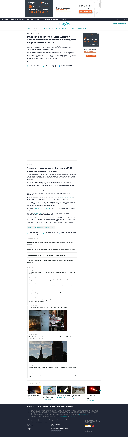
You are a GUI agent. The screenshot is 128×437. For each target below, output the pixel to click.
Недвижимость (48, 19)
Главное (29, 28)
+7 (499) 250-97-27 (73, 416)
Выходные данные (88, 430)
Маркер (29, 428)
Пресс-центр (46, 406)
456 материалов (61, 397)
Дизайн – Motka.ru (88, 431)
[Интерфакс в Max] (60, 431)
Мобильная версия (5, 19)
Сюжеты (80, 28)
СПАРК (28, 424)
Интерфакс (64, 24)
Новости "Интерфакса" (55, 424)
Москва (64, 28)
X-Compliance (30, 425)
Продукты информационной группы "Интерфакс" (47, 420)
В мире (40, 28)
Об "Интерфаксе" (14, 19)
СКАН (52, 425)
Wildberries (40, 101)
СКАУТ (28, 427)
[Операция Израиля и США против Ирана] (49, 394)
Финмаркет (37, 19)
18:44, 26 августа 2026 (37, 77)
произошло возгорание (66, 197)
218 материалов (90, 400)
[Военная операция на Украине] (34, 393)
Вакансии (52, 406)
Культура (58, 28)
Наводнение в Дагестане (76, 396)
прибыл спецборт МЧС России (42, 208)
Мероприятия (63, 19)
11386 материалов (32, 398)
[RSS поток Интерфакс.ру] (58, 431)
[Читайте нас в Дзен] (52, 431)
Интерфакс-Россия (30, 19)
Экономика (47, 28)
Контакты (29, 406)
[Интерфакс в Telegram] (54, 431)
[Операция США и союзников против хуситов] (93, 393)
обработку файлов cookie (84, 414)
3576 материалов (47, 399)
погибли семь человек (57, 201)
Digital (68, 28)
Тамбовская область (32, 101)
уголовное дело (38, 213)
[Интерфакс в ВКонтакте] (56, 431)
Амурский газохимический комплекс (45, 227)
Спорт (52, 28)
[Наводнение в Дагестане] (78, 393)
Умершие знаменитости (63, 395)
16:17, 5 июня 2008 (36, 33)
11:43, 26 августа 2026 (37, 165)
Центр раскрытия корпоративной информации (60, 428)
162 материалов (75, 398)
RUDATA (52, 427)
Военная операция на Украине (33, 396)
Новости (74, 28)
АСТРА (28, 429)
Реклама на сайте (60, 406)
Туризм (42, 19)
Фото (84, 28)
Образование (56, 19)
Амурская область (32, 227)
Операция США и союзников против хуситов (92, 397)
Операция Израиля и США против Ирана (48, 396)
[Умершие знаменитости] (64, 393)
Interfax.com (21, 19)
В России (35, 28)
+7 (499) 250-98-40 (63, 416)
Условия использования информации (92, 428)
